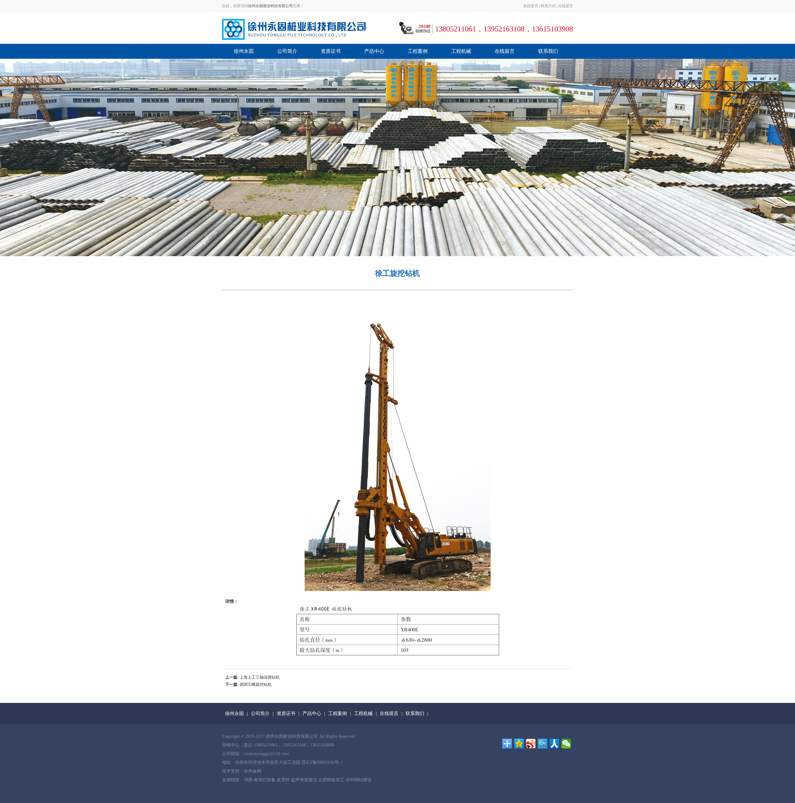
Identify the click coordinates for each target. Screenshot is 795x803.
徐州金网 (252, 771)
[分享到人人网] (554, 744)
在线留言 (565, 6)
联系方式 (548, 6)
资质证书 (331, 51)
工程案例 (418, 51)
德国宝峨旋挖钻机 (255, 684)
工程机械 (461, 51)
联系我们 (548, 51)
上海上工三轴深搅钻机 (259, 677)
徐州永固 (244, 51)
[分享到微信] (566, 744)
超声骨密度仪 (304, 780)
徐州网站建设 (359, 780)
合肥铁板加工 (332, 780)
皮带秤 (284, 780)
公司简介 (287, 51)
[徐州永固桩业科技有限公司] (294, 29)
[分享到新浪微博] (531, 744)
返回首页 (530, 6)
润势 (249, 780)
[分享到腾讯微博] (542, 744)
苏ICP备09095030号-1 (322, 762)
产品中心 (374, 51)
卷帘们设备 (265, 780)
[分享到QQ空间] (519, 744)
